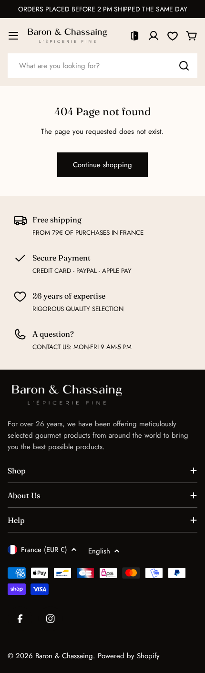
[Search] (184, 65)
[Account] (153, 35)
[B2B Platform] (134, 35)
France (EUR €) (44, 549)
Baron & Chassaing (64, 656)
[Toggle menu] (13, 35)
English (99, 551)
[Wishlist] (172, 35)
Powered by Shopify (129, 656)
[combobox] (102, 65)
